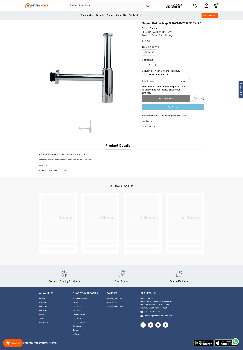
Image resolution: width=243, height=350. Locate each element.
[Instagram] (150, 325)
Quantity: (147, 59)
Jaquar (154, 28)
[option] (86, 67)
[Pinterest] (158, 325)
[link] (58, 243)
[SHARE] (201, 98)
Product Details (118, 145)
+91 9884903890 (153, 312)
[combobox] (106, 5)
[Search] (109, 5)
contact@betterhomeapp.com (158, 316)
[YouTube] (165, 325)
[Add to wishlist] (195, 98)
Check (183, 81)
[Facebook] (143, 325)
